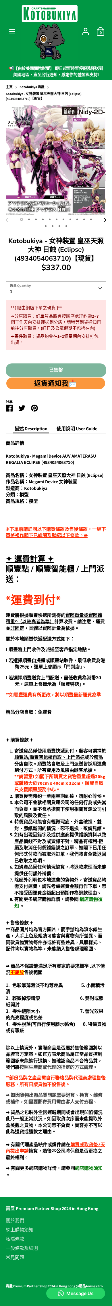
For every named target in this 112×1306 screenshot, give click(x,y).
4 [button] (43, 219)
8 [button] (70, 219)
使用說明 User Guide (77, 429)
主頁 (9, 87)
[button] (56, 383)
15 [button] (66, 226)
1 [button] (21, 219)
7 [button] (63, 219)
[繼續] (104, 220)
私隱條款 (15, 1239)
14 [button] (59, 226)
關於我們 (15, 1221)
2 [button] (29, 219)
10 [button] (84, 219)
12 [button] (46, 226)
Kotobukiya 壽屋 (32, 87)
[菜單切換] (12, 31)
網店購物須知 (89, 1168)
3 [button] (36, 219)
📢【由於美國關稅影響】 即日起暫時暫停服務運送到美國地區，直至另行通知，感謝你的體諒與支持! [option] (56, 71)
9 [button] (77, 219)
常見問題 (15, 1257)
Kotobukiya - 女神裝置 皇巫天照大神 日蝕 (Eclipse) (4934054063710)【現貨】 (44, 96)
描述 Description (31, 429)
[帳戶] (85, 29)
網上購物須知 (19, 1230)
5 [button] (50, 219)
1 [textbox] (11, 292)
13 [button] (52, 226)
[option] (56, 160)
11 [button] (91, 219)
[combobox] (56, 288)
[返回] (7, 220)
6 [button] (56, 219)
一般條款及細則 (22, 1248)
